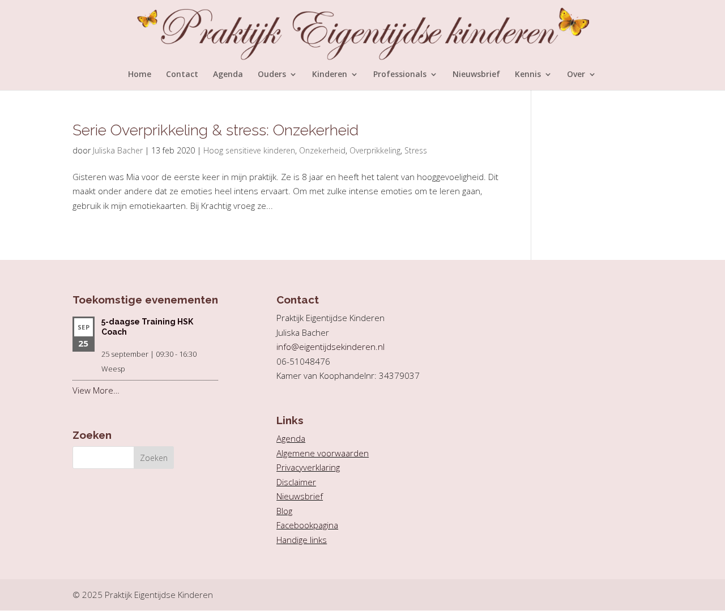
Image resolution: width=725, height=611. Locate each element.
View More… (96, 390)
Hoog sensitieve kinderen (249, 150)
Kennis (528, 74)
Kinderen (329, 74)
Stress (415, 150)
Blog (284, 510)
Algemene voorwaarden (322, 453)
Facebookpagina (307, 525)
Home (139, 74)
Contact (182, 74)
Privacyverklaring (308, 467)
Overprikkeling (374, 150)
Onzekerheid (322, 150)
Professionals (400, 74)
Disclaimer (296, 482)
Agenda (228, 74)
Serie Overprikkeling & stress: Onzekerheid (215, 130)
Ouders (272, 74)
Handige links (301, 539)
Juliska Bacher (118, 150)
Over (576, 74)
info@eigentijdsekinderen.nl (330, 346)
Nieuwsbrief (476, 74)
